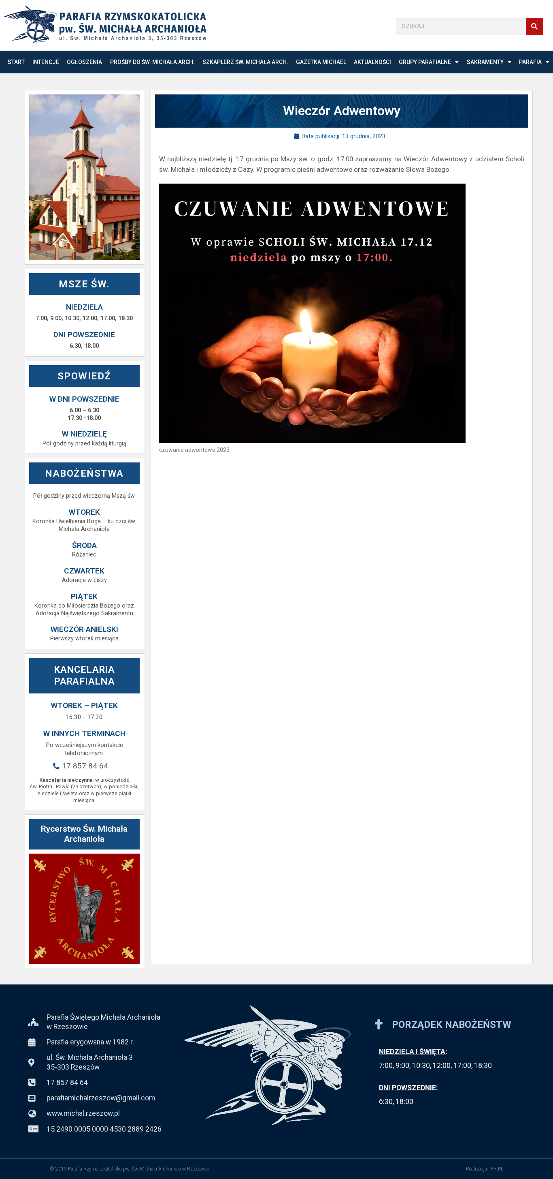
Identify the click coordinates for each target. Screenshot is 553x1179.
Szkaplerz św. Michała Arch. (245, 62)
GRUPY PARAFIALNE (425, 62)
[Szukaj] (534, 26)
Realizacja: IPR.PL (484, 1169)
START (16, 62)
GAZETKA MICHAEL (321, 62)
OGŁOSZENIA (84, 62)
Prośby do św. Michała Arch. (152, 62)
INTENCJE (45, 62)
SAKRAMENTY (485, 62)
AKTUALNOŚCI (372, 62)
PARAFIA (530, 62)
